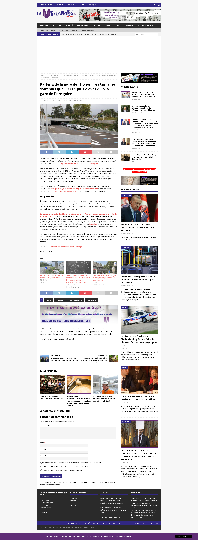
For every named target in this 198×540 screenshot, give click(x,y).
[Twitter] (154, 5)
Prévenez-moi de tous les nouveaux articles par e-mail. (63, 470)
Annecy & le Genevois (89, 30)
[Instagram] (159, 5)
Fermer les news (184, 536)
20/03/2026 (136, 132)
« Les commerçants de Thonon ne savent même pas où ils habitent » (104, 398)
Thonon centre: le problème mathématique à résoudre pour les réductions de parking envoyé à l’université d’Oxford (78, 278)
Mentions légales (74, 523)
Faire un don (154, 523)
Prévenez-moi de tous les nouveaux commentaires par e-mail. (66, 466)
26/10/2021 (47, 100)
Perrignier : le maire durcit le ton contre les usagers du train (52, 276)
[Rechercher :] (146, 34)
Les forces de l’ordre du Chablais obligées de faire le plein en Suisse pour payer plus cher (139, 341)
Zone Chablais (73, 100)
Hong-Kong (93, 224)
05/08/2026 (136, 99)
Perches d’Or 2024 (145, 25)
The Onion (73, 501)
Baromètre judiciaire (92, 523)
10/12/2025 (136, 161)
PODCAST (81, 5)
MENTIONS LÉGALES (113, 517)
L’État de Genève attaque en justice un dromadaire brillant (139, 398)
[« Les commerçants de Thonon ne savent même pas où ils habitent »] (105, 384)
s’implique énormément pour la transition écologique (79, 163)
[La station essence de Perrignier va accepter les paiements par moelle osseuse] (105, 267)
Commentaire (45, 425)
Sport (117, 25)
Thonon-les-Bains (75, 300)
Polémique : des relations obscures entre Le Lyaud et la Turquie (138, 227)
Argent (49, 300)
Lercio (72, 503)
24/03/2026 (136, 113)
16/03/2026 (136, 148)
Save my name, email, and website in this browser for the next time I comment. (71, 463)
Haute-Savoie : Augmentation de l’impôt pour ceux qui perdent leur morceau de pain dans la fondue (79, 401)
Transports (91, 300)
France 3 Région (45, 507)
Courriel (43, 449)
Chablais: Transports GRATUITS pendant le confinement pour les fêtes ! (139, 279)
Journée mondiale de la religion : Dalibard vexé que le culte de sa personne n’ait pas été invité (138, 455)
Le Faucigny (44, 505)
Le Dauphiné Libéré (47, 503)
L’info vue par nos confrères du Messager (66, 247)
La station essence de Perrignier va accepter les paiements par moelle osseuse (105, 277)
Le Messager (44, 510)
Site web (43, 456)
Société (69, 25)
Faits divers (82, 25)
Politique (57, 25)
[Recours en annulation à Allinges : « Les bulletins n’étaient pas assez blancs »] (125, 108)
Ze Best (64, 100)
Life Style (129, 25)
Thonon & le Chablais (47, 30)
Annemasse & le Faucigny (68, 30)
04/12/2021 (126, 348)
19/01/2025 (126, 463)
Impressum (59, 5)
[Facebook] (150, 5)
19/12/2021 (126, 234)
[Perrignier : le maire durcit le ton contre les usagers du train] (52, 267)
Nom (42, 442)
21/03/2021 (126, 403)
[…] (140, 299)
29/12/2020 (126, 286)
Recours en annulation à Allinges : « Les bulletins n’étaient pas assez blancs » (143, 108)
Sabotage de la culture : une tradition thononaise (51, 397)
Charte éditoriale (45, 5)
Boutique (92, 5)
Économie (43, 25)
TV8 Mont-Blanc (45, 500)
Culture (96, 25)
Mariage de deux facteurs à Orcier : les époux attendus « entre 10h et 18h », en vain (143, 94)
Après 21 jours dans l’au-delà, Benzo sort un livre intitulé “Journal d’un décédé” (144, 157)
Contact (71, 5)
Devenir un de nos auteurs (136, 523)
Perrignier (60, 300)
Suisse (107, 25)
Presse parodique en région (112, 523)
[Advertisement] (99, 56)
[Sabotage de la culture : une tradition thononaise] (52, 384)
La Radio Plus (44, 512)
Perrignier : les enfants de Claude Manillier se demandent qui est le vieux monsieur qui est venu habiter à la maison (144, 142)
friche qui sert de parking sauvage (65, 191)
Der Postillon (74, 505)
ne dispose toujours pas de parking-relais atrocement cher (74, 189)
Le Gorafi (73, 498)
